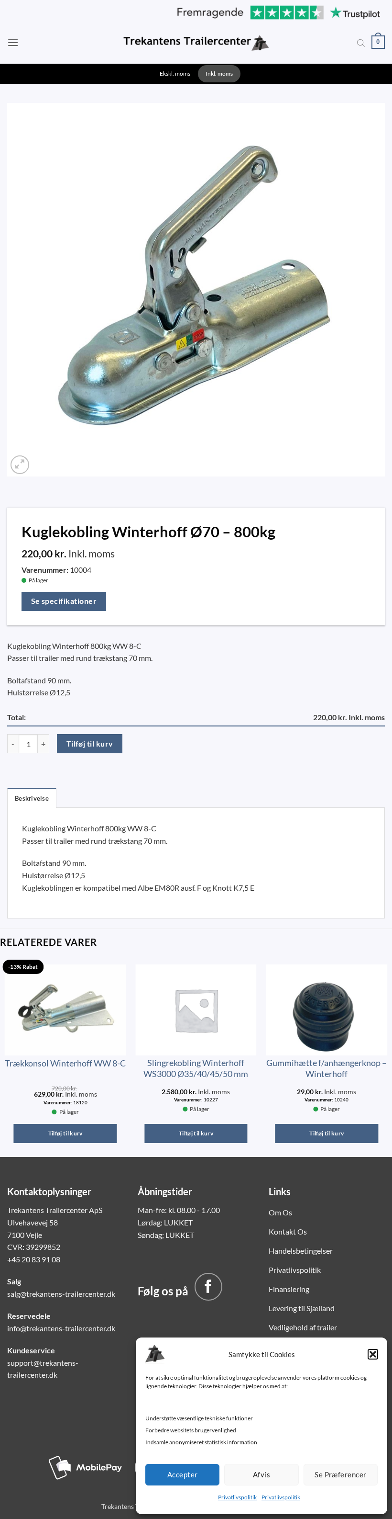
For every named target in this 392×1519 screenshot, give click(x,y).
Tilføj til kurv (89, 743)
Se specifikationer (64, 601)
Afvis (261, 1474)
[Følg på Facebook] (208, 1287)
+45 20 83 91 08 (33, 1259)
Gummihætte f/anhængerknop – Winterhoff (326, 1068)
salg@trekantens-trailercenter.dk (61, 1293)
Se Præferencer (340, 1474)
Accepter (182, 1474)
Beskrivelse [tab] (32, 798)
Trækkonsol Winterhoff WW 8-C (65, 1063)
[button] (373, 1354)
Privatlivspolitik (237, 1497)
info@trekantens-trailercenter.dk (61, 1328)
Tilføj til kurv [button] (65, 1133)
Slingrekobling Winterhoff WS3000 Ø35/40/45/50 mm (195, 1068)
